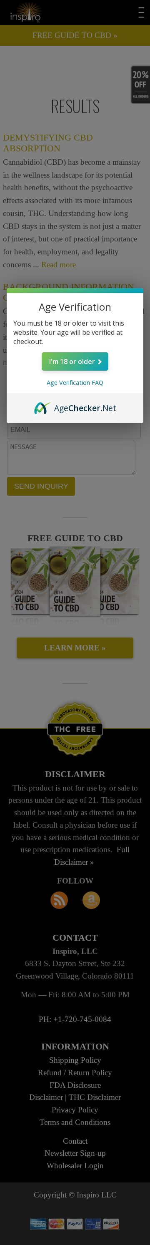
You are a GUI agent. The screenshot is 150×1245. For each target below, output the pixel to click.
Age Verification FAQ (75, 383)
